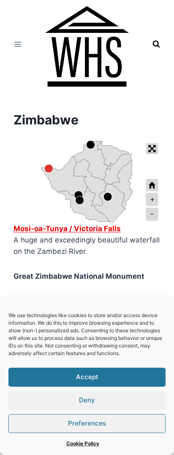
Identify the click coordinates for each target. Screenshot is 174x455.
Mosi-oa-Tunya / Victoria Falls (67, 228)
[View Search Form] (156, 44)
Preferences (87, 423)
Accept (87, 377)
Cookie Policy (82, 443)
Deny (87, 400)
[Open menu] (18, 44)
